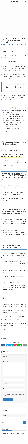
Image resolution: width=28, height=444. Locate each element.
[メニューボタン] (1, 2)
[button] (3, 345)
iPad (4, 44)
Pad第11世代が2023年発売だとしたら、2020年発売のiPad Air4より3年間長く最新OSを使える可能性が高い (14, 122)
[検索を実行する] (24, 422)
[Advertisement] (14, 18)
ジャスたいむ (14, 1)
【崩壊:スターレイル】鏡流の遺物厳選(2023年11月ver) (14, 434)
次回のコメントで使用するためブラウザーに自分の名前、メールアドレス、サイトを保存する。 (14, 394)
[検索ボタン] (26, 2)
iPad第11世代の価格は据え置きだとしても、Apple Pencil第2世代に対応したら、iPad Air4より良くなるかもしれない (14, 116)
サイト (4, 388)
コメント (5, 361)
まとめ (5, 131)
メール (5, 383)
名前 (4, 378)
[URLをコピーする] (25, 345)
